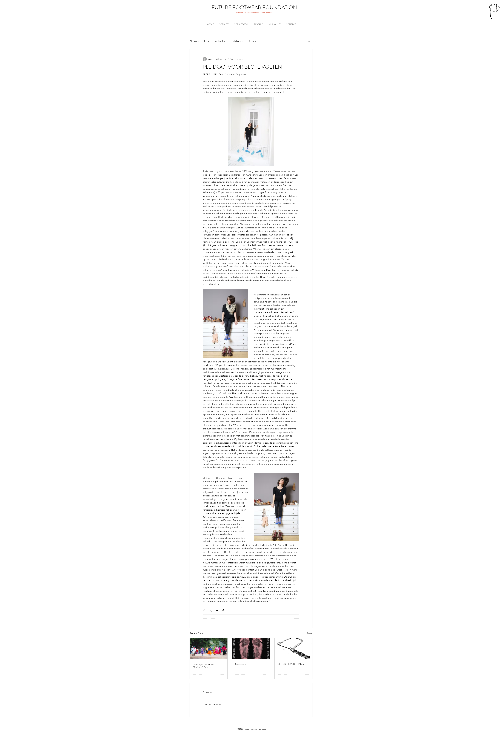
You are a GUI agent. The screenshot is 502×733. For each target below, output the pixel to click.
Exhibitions (237, 41)
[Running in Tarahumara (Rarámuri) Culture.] (208, 648)
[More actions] (297, 59)
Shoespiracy (241, 664)
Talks (206, 41)
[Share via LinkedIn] (216, 610)
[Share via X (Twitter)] (210, 610)
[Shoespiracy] (251, 648)
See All (309, 633)
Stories (252, 41)
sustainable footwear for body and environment (254, 12)
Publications (220, 41)
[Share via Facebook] (204, 610)
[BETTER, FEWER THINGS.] (293, 648)
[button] (309, 41)
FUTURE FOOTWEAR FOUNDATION (254, 7)
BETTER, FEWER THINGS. (291, 664)
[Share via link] (223, 610)
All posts (194, 41)
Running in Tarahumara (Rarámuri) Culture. (204, 665)
